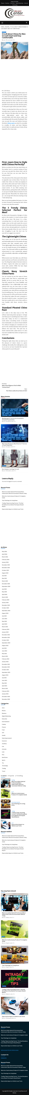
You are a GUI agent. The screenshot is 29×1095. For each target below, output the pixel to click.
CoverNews (21, 1091)
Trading (4, 768)
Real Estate (18, 413)
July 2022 (4, 648)
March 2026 (5, 556)
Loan (11, 413)
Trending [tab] (19, 776)
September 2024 (6, 586)
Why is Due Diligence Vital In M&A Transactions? (11, 385)
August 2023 (5, 613)
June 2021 (4, 680)
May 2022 (4, 653)
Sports (23, 413)
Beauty (4, 710)
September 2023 (6, 610)
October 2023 (5, 607)
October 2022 (5, 640)
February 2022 (5, 659)
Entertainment (5, 410)
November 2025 (6, 567)
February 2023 (5, 629)
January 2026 (5, 562)
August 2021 (5, 675)
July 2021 (4, 677)
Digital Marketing (19, 3)
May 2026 (4, 551)
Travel (10, 415)
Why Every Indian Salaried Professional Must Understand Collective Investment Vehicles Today (14, 492)
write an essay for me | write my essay (10, 1050)
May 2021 (4, 683)
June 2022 (4, 650)
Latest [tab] (4, 776)
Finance (3, 3)
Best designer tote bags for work (10, 469)
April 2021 (4, 685)
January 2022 (5, 661)
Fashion (4, 32)
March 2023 (5, 626)
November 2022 (6, 637)
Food (20, 410)
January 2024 (5, 602)
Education (12, 3)
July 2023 (4, 616)
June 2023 (4, 618)
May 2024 (4, 591)
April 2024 (4, 594)
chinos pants (11, 123)
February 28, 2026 (10, 1018)
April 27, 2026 (9, 943)
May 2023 (4, 621)
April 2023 (4, 624)
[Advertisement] (14, 74)
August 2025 (5, 573)
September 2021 (6, 672)
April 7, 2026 (9, 967)
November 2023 (6, 605)
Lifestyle (26, 3)
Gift (23, 410)
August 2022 (5, 645)
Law (3, 413)
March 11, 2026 (10, 994)
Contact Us (3, 1057)
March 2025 (5, 581)
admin (4, 40)
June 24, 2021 (10, 40)
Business (7, 3)
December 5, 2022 (10, 470)
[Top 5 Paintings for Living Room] (5, 803)
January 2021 (5, 693)
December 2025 (6, 565)
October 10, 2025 (10, 421)
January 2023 (5, 632)
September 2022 (6, 642)
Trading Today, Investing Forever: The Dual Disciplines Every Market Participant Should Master (13, 504)
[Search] (26, 22)
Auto (3, 409)
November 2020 (6, 699)
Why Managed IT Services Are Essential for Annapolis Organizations (13, 419)
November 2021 (6, 667)
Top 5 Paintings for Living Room (9, 500)
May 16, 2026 (9, 917)
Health (3, 412)
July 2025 (4, 575)
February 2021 (5, 691)
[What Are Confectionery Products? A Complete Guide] (5, 793)
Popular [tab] (11, 776)
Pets (14, 413)
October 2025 (5, 570)
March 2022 (5, 656)
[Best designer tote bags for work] (14, 459)
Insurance (18, 412)
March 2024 (5, 597)
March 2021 (5, 688)
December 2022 (6, 634)
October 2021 (5, 669)
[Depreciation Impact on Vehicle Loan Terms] (5, 824)
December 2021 (6, 664)
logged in (10, 481)
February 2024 (5, 599)
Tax (3, 763)
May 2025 (4, 578)
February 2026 (5, 559)
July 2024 (4, 589)
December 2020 (6, 696)
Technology (14, 5)
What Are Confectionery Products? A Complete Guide (14, 496)
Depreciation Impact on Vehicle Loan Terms (12, 509)
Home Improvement (10, 412)
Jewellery (23, 412)
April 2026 (4, 554)
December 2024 (6, 583)
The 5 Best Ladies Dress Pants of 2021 (16, 389)
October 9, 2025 (10, 446)
